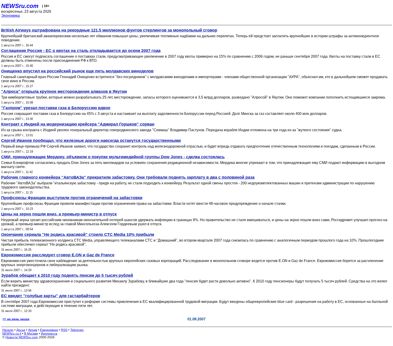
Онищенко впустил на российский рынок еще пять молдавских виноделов (77, 71)
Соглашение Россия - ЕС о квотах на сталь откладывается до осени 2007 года (81, 50)
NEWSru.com (19, 5)
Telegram (77, 330)
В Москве (31, 333)
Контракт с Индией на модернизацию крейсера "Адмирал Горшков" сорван (77, 124)
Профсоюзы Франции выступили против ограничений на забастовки (71, 197)
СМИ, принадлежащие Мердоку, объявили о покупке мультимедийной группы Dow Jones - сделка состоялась (113, 157)
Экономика (10, 15)
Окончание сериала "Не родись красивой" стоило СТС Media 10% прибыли (77, 234)
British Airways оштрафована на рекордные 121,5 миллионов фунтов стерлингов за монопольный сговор (109, 30)
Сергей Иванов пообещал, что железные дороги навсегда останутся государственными (91, 140)
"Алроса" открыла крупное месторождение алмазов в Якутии (64, 91)
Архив (32, 330)
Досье (20, 330)
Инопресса (49, 333)
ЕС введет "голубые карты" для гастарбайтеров (50, 296)
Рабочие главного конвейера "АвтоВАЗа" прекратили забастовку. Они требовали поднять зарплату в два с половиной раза (127, 177)
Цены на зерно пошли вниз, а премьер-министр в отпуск (59, 214)
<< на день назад (16, 319)
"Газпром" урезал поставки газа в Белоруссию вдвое (55, 108)
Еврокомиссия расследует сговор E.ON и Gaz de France (57, 255)
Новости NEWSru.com (21, 337)
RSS (64, 330)
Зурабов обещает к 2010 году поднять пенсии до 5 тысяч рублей (67, 275)
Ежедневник (49, 330)
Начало (7, 330)
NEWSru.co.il (11, 333)
